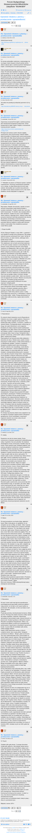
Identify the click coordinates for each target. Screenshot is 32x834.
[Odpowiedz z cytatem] (27, 30)
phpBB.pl (22, 830)
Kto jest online (4, 818)
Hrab (5, 28)
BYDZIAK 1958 (7, 48)
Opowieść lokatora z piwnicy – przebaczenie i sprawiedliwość (12, 18)
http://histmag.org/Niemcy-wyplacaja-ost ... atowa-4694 (14, 43)
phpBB (13, 827)
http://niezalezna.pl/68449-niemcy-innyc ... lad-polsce (15, 106)
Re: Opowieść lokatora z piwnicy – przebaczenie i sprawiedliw (14, 35)
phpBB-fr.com (22, 829)
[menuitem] (4, 10)
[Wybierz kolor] (28, 13)
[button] (16, 26)
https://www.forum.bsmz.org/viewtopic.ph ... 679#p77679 (13, 129)
